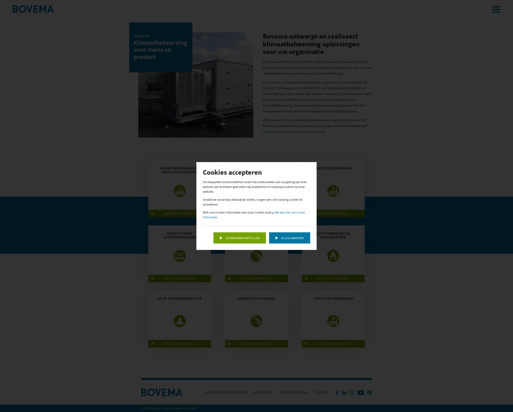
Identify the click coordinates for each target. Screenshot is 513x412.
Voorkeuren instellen (242, 238)
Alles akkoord (292, 238)
